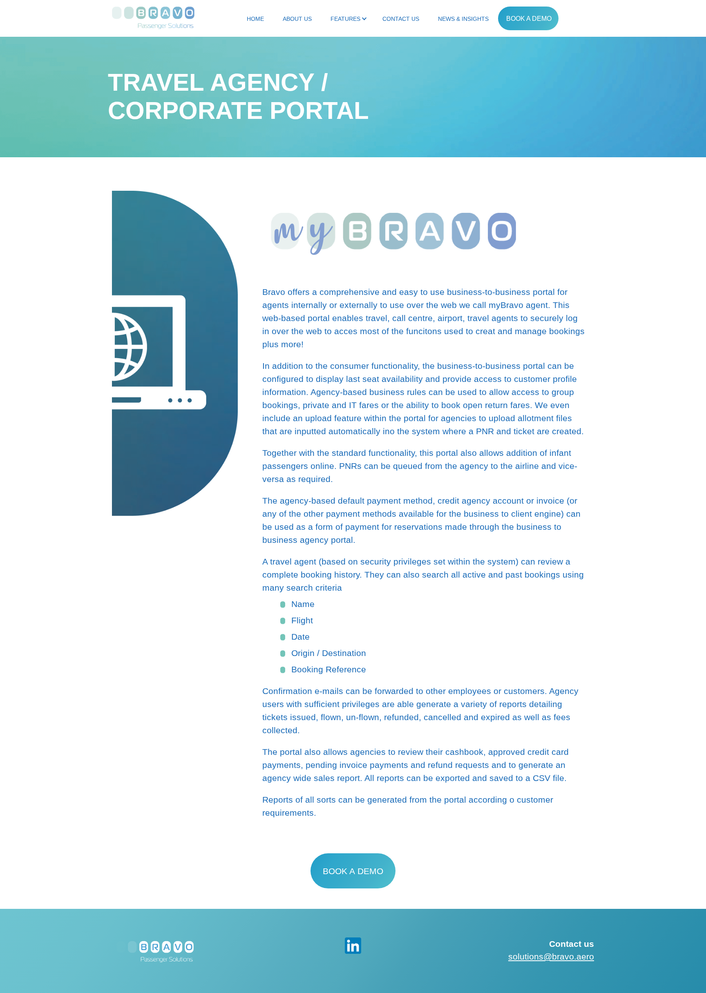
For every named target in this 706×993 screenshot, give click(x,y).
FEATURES (345, 19)
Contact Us (400, 19)
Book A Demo (529, 18)
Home (255, 19)
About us (297, 19)
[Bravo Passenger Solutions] (153, 16)
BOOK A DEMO (353, 871)
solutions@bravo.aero (551, 956)
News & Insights (463, 19)
